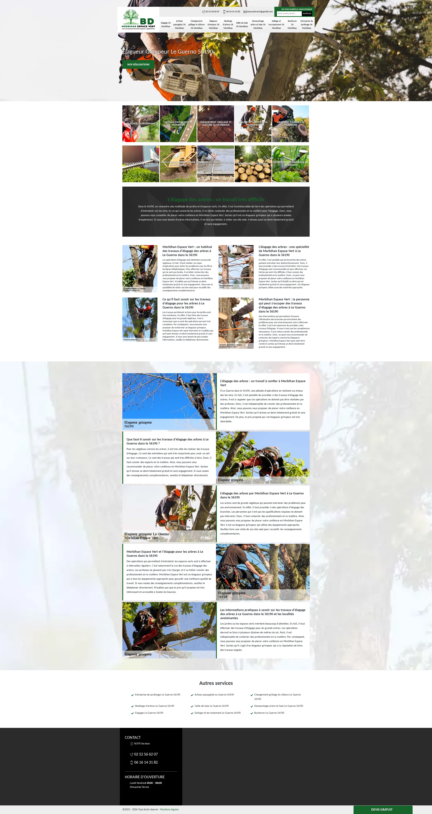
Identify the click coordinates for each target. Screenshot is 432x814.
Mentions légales (169, 809)
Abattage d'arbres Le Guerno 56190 (154, 706)
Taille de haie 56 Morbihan (242, 25)
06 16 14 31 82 (233, 11)
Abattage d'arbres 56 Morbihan (228, 24)
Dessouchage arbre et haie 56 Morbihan (258, 24)
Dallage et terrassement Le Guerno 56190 (218, 713)
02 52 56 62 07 (212, 11)
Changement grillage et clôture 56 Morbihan (196, 24)
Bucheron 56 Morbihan (292, 24)
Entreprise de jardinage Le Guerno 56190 (157, 694)
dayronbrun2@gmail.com (260, 11)
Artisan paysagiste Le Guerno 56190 (214, 694)
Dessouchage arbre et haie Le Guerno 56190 (278, 706)
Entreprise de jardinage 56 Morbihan (307, 24)
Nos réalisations (138, 64)
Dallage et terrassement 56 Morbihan (276, 24)
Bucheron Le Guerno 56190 (269, 713)
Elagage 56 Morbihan (166, 25)
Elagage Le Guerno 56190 (149, 713)
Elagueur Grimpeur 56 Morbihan (213, 24)
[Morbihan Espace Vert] (138, 19)
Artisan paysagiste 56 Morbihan (179, 24)
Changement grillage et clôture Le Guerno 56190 (277, 697)
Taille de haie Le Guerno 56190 (212, 706)
